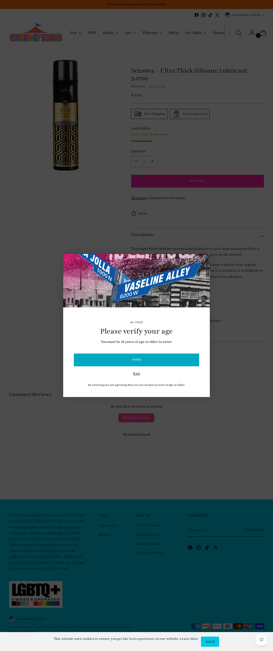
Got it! (210, 642)
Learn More (189, 639)
